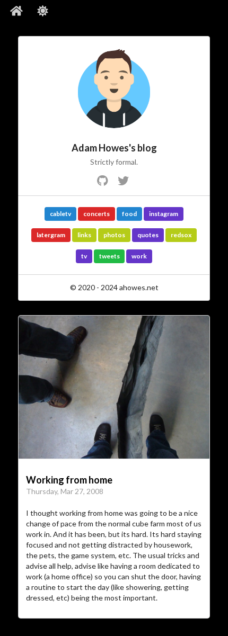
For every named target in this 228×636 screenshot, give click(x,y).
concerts (96, 214)
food (129, 214)
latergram (51, 235)
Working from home (69, 480)
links (84, 235)
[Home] (16, 10)
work (139, 256)
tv (84, 256)
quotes (148, 235)
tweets (109, 256)
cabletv (60, 214)
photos (114, 235)
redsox (181, 235)
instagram (163, 214)
